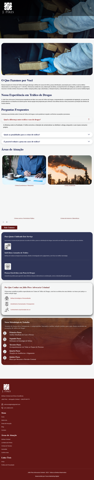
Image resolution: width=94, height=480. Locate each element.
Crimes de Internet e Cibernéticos (69, 218)
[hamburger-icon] (90, 8)
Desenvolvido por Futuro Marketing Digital (47, 476)
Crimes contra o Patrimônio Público (24, 218)
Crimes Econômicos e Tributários (24, 185)
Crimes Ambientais (70, 185)
